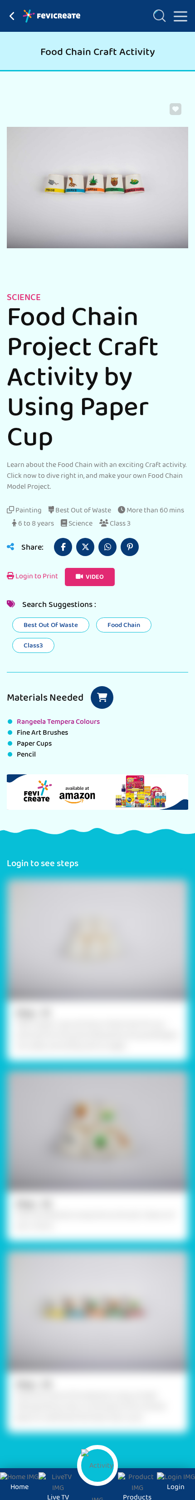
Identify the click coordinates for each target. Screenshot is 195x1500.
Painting (28, 511)
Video (94, 577)
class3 (33, 646)
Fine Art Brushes (42, 733)
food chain (123, 625)
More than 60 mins (154, 511)
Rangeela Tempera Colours (58, 722)
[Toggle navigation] (177, 14)
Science (80, 524)
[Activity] (97, 1465)
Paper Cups (34, 744)
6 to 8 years (35, 524)
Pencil (26, 755)
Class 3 (119, 524)
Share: (32, 548)
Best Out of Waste (82, 511)
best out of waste (51, 625)
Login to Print (36, 577)
